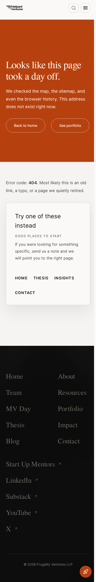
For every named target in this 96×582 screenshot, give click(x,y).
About (66, 376)
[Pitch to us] (86, 572)
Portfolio (70, 408)
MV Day (18, 408)
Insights (64, 278)
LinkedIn (19, 480)
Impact (68, 424)
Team (14, 392)
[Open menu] (85, 8)
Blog (12, 440)
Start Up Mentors (30, 463)
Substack (18, 496)
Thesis (40, 278)
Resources (72, 392)
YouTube (18, 512)
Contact (25, 292)
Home (21, 278)
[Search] (73, 8)
